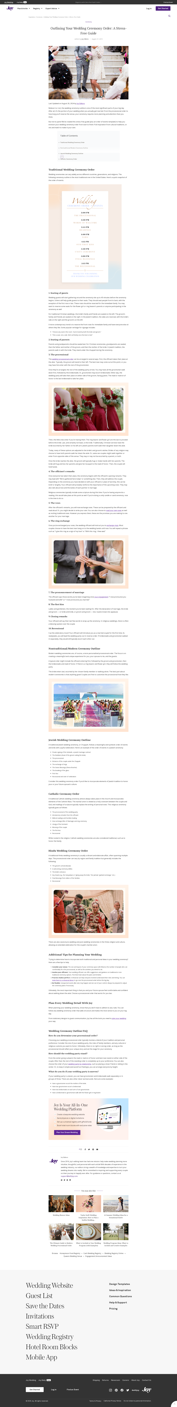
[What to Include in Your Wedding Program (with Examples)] (88, 1231)
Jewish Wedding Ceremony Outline (71, 153)
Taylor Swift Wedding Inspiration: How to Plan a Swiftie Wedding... (88, 1217)
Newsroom (115, 1380)
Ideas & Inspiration (120, 1290)
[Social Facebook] (122, 1390)
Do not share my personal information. (137, 1401)
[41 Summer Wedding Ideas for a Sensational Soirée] (115, 1203)
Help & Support (118, 1302)
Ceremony (39, 17)
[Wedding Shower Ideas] (61, 1203)
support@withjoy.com (69, 1176)
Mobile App (41, 1357)
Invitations (40, 1316)
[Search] (169, 16)
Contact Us (146, 1380)
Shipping (96, 1380)
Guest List (39, 1295)
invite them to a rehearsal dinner (63, 980)
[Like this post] (81, 1149)
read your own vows (113, 510)
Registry (36, 8)
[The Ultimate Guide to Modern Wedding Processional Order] (61, 1231)
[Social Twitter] (127, 1390)
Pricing (113, 1308)
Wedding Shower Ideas (61, 1215)
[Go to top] (174, 1404)
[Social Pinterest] (116, 1390)
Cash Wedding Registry (92, 1253)
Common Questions (120, 1296)
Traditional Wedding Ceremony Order (72, 142)
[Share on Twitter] (89, 1149)
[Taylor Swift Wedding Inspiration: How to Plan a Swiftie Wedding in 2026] (88, 1203)
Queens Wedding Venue (73, 1256)
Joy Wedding (31, 1380)
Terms (91, 1401)
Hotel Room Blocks (51, 1347)
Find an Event (73, 1389)
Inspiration (32, 17)
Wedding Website (49, 1285)
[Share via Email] (97, 1149)
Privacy (98, 1401)
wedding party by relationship (79, 1064)
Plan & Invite (22, 8)
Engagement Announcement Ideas (98, 1256)
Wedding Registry (49, 1336)
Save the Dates (45, 1306)
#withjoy (135, 1390)
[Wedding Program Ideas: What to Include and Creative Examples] (115, 1231)
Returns (105, 1380)
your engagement (101, 597)
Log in (149, 8)
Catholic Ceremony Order (68, 159)
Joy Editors (85, 39)
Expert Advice (51, 8)
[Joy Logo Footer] (146, 1390)
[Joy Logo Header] (10, 8)
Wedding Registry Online (113, 1253)
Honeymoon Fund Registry (70, 1253)
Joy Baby (44, 1380)
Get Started (163, 8)
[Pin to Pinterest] (93, 1149)
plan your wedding (119, 1018)
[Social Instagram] (110, 1390)
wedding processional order (62, 359)
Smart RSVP (42, 1326)
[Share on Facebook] (85, 1149)
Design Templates (119, 1284)
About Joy (135, 1380)
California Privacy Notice (112, 1401)
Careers (125, 1380)
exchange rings (112, 525)
